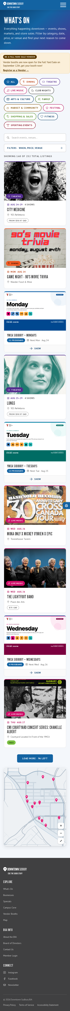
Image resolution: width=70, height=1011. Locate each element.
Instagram (13, 972)
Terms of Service (26, 1005)
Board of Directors (12, 943)
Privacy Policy (9, 1005)
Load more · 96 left (35, 758)
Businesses (8, 895)
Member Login (10, 955)
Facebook (13, 978)
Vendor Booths (10, 913)
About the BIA (10, 936)
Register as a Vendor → (16, 70)
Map (5, 920)
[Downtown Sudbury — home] (13, 5)
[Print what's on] (66, 505)
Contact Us (8, 949)
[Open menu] (63, 5)
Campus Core (9, 907)
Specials (7, 901)
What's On (8, 888)
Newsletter (13, 984)
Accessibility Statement (47, 1005)
